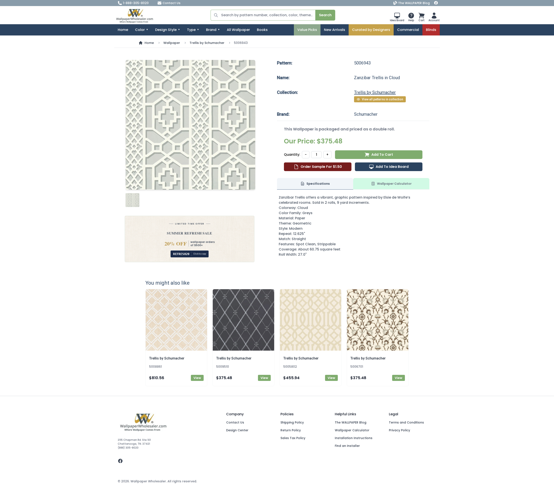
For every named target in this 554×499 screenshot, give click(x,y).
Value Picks (307, 29)
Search (325, 15)
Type (191, 29)
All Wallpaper (238, 29)
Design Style (166, 29)
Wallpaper (171, 43)
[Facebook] (436, 3)
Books (262, 29)
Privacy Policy (399, 430)
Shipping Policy (292, 422)
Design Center (237, 430)
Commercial (408, 29)
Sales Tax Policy (292, 438)
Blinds (431, 29)
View (197, 378)
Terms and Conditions (406, 422)
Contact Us (171, 3)
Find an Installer (347, 446)
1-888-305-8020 (136, 3)
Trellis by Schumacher (207, 43)
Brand (211, 29)
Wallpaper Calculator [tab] (394, 183)
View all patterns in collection (382, 99)
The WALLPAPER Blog (414, 3)
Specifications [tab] (318, 183)
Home (123, 29)
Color (140, 29)
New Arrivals (334, 29)
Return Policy (290, 430)
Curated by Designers (371, 29)
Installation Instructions (353, 438)
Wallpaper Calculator (352, 430)
